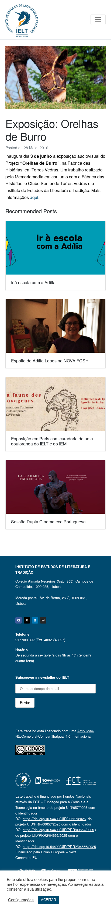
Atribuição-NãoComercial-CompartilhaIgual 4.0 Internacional (54, 733)
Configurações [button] (21, 900)
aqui (34, 197)
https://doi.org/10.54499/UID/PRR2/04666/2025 (59, 846)
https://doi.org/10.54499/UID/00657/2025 (54, 818)
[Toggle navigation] (98, 19)
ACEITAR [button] (48, 900)
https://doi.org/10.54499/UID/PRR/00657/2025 (58, 829)
